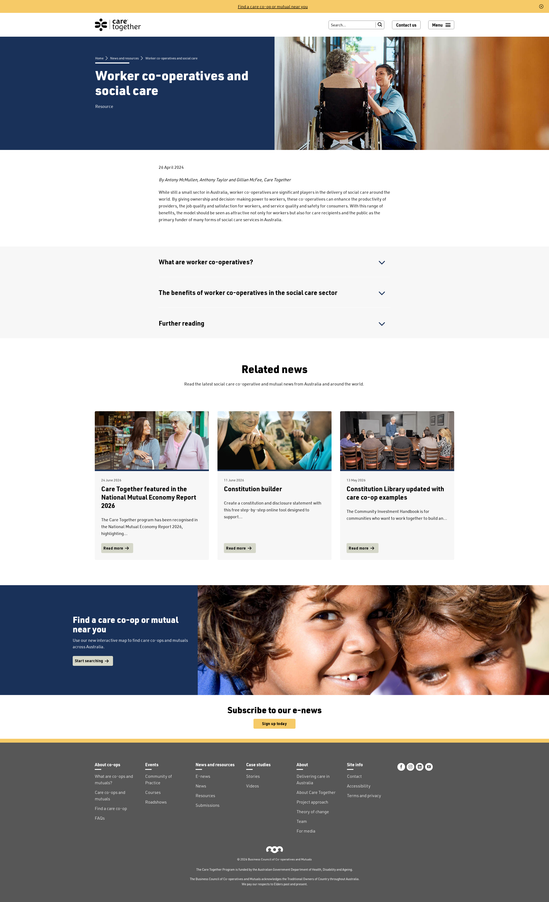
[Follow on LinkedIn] (420, 767)
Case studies (258, 764)
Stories (253, 776)
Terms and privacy (364, 795)
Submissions (207, 805)
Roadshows (156, 802)
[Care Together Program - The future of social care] (118, 24)
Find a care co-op (111, 808)
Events (151, 764)
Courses (153, 792)
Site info (355, 764)
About (302, 764)
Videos (252, 786)
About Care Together (316, 792)
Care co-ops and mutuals (110, 795)
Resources (205, 795)
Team (302, 821)
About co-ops (107, 764)
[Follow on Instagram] (410, 767)
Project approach (312, 802)
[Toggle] (382, 263)
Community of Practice (158, 779)
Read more (113, 548)
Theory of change (313, 811)
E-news (203, 776)
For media (306, 831)
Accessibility (359, 786)
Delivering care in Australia (313, 779)
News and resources (124, 58)
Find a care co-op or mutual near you (273, 6)
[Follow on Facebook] (401, 767)
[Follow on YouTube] (429, 767)
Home (99, 58)
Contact (354, 776)
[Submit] (380, 25)
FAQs (100, 818)
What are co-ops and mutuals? (114, 779)
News (201, 786)
